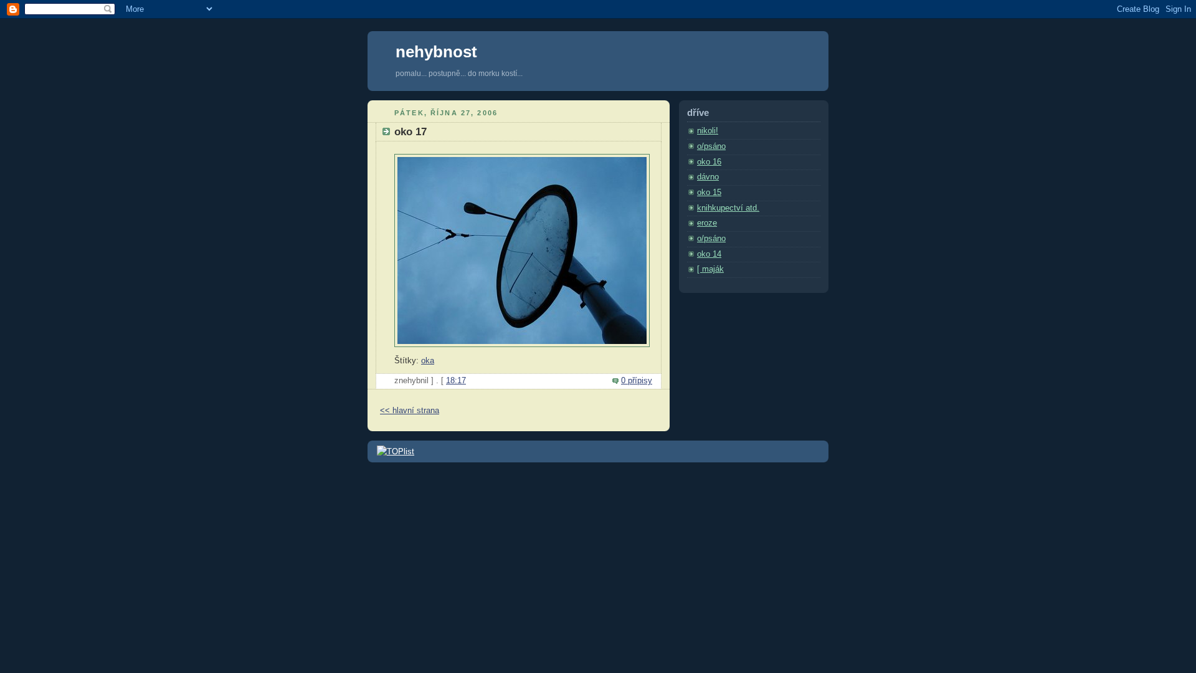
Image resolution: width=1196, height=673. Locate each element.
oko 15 (709, 192)
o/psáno (711, 146)
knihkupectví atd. (728, 208)
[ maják (710, 269)
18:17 (456, 380)
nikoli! (707, 130)
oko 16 (709, 162)
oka (427, 360)
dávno (708, 177)
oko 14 (709, 254)
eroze (707, 223)
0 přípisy (636, 380)
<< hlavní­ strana (409, 410)
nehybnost (436, 51)
